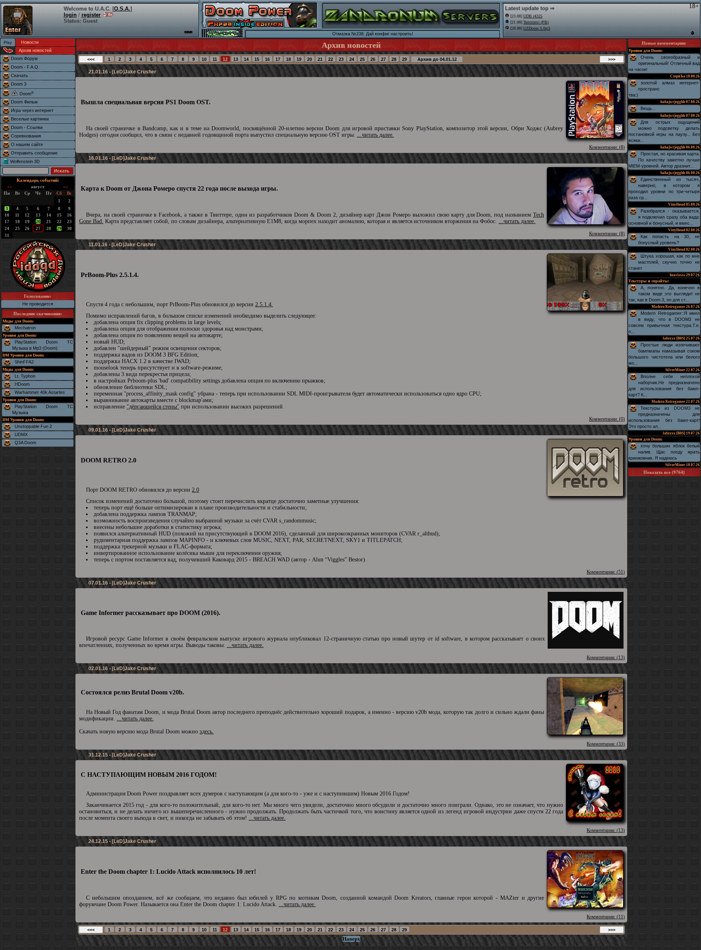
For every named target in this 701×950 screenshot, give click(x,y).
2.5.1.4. (264, 304)
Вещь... (648, 108)
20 (38, 221)
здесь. (207, 732)
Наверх (351, 939)
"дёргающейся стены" (153, 407)
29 (59, 228)
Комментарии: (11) (606, 917)
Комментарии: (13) (606, 657)
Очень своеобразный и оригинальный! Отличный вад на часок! (664, 63)
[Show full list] (692, 33)
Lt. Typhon (25, 376)
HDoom (22, 384)
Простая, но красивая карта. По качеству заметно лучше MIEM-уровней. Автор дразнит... (664, 159)
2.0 (195, 490)
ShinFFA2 (24, 361)
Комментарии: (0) (607, 419)
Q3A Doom (25, 442)
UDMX (21, 434)
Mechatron (25, 327)
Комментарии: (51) (606, 572)
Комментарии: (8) (607, 147)
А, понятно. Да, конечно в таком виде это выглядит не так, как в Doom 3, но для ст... (664, 293)
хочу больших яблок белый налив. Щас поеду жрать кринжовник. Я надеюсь (664, 451)
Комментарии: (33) (606, 744)
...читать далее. (375, 135)
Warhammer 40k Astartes (40, 392)
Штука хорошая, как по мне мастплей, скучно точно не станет (664, 262)
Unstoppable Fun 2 (33, 426)
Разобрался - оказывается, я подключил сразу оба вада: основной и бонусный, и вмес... (664, 217)
